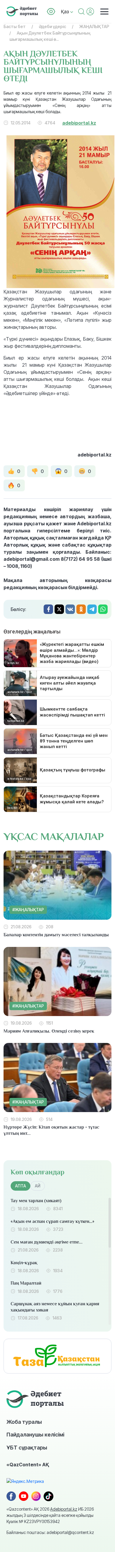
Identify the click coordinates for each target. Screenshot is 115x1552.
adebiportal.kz (79, 123)
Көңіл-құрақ (24, 1262)
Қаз (65, 11)
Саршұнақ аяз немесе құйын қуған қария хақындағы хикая (55, 1307)
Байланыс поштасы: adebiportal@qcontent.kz (50, 1532)
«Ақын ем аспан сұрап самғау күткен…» (52, 1221)
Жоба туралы (24, 1421)
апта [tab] (20, 1185)
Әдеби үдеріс (52, 26)
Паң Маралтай (26, 1283)
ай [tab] (37, 1185)
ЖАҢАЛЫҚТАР (94, 26)
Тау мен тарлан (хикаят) (36, 1200)
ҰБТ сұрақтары (26, 1447)
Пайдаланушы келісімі (35, 1434)
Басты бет (15, 26)
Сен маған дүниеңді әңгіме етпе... (47, 1242)
